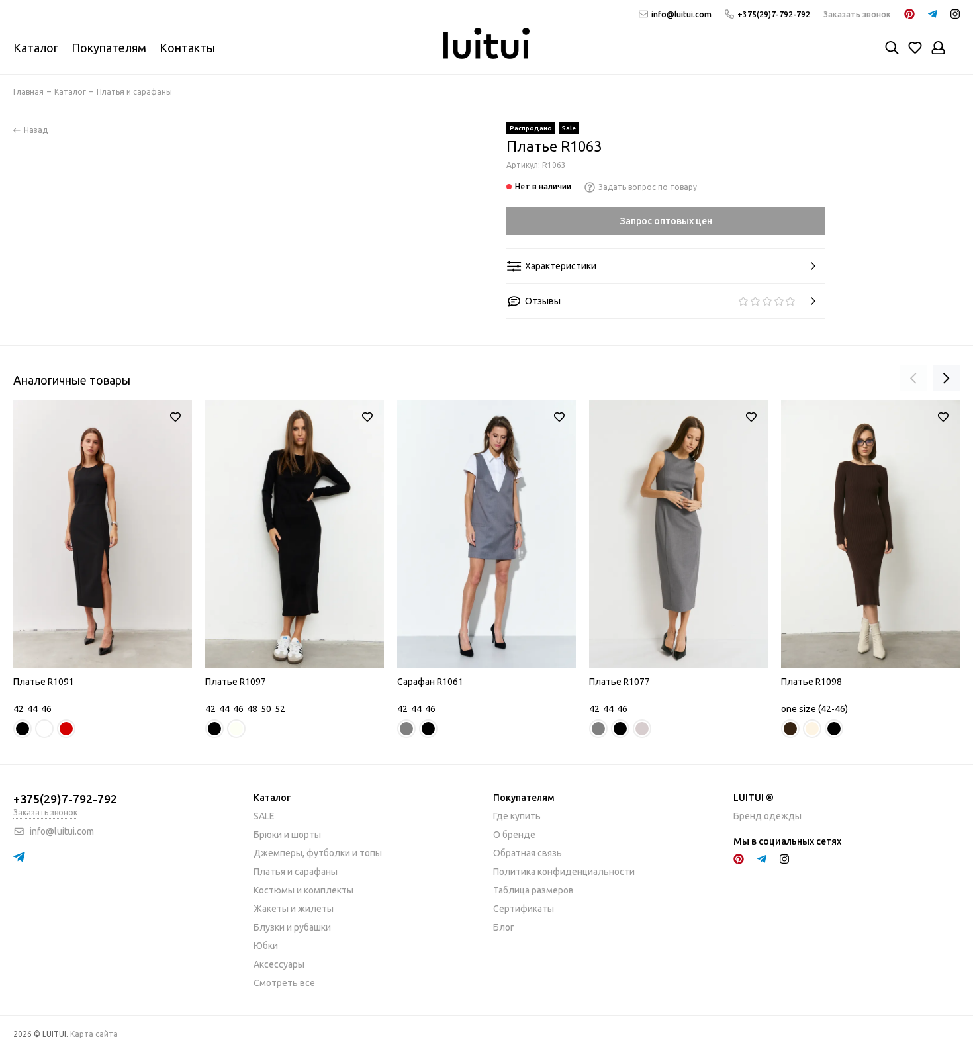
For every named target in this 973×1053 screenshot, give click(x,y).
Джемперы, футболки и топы (318, 853)
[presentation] (913, 378)
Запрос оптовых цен (666, 221)
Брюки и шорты (287, 834)
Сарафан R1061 (430, 681)
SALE (264, 816)
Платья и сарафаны (296, 871)
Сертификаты (523, 908)
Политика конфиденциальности (564, 871)
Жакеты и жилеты (294, 908)
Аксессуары (279, 964)
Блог (503, 927)
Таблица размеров (533, 890)
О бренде (514, 834)
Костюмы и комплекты (303, 890)
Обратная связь (527, 853)
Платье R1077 (619, 681)
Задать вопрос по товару (647, 187)
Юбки (266, 945)
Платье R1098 (811, 681)
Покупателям (108, 47)
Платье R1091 (43, 681)
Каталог (35, 47)
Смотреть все (284, 983)
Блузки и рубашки (292, 927)
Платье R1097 (235, 681)
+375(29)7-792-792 (773, 14)
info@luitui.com (681, 14)
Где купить (517, 816)
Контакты (187, 47)
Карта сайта (94, 1034)
